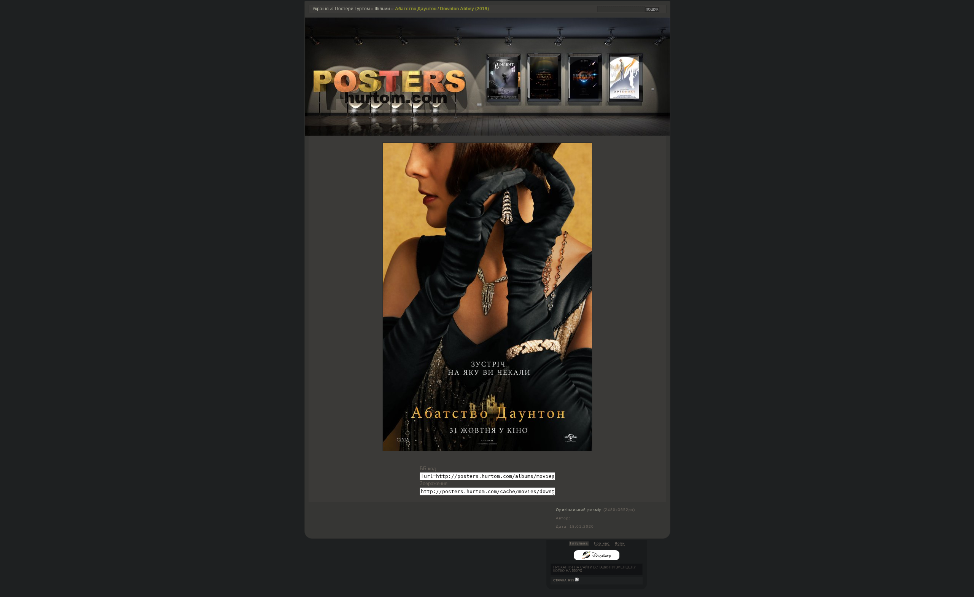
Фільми (382, 8)
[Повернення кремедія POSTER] (538, 97)
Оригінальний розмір (579, 510)
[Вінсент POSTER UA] (497, 97)
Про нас (602, 543)
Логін (620, 543)
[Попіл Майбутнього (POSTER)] (578, 97)
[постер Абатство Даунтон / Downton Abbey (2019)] (487, 449)
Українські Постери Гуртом (341, 8)
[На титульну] (487, 134)
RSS (571, 580)
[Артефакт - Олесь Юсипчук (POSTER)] (618, 97)
